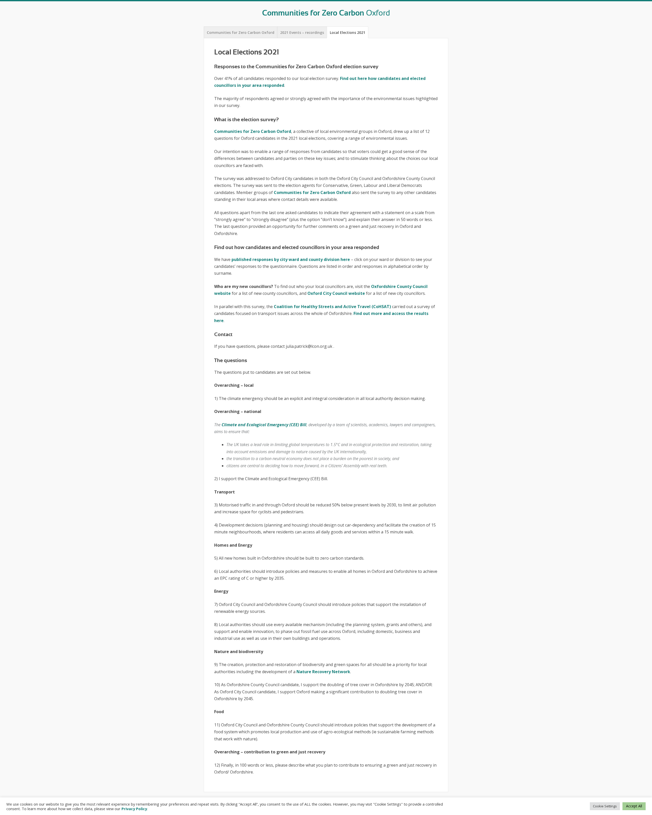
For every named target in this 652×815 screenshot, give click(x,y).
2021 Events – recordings (302, 32)
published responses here (291, 259)
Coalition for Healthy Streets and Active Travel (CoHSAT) (332, 306)
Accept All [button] (634, 806)
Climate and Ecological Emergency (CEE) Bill (264, 424)
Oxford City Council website (336, 293)
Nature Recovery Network (323, 671)
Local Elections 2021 (347, 32)
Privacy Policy (134, 808)
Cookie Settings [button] (605, 806)
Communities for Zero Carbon (326, 13)
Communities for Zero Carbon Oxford (240, 32)
